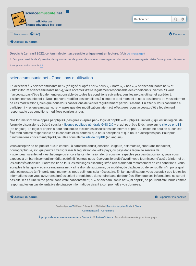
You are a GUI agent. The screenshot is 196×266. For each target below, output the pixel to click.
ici (41, 65)
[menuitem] (35, 34)
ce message (135, 53)
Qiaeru (138, 206)
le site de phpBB (170, 124)
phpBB (71, 206)
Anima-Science (104, 217)
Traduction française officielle (119, 206)
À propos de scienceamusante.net (59, 217)
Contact (86, 217)
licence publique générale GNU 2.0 (88, 124)
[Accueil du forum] (36, 17)
